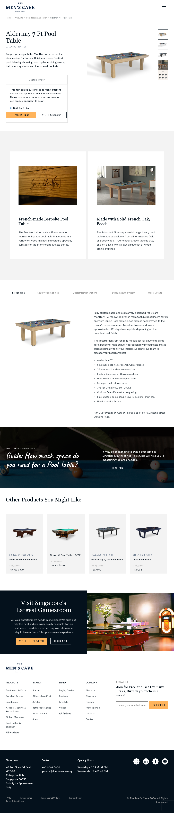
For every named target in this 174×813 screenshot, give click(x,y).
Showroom (91, 696)
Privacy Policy (75, 798)
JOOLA (36, 701)
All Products (12, 732)
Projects (90, 701)
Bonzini (36, 690)
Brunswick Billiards (21, 555)
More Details (155, 292)
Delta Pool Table (142, 559)
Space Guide (12, 486)
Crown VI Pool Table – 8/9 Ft (65, 555)
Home (8, 17)
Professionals (93, 707)
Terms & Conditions (15, 801)
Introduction (18, 292)
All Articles (65, 713)
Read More (118, 468)
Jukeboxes (12, 701)
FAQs (8, 798)
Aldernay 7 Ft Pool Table (61, 17)
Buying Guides (66, 690)
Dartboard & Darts (16, 690)
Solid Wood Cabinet (48, 292)
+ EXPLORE (96, 570)
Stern (35, 719)
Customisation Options (85, 292)
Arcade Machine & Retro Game (16, 709)
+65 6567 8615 (51, 767)
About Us (90, 690)
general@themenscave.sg (57, 771)
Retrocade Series (41, 707)
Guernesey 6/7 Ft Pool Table (107, 559)
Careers (90, 713)
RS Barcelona (39, 713)
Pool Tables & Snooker (36, 17)
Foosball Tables (14, 696)
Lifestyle (63, 701)
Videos (62, 707)
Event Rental (26, 798)
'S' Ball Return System (123, 292)
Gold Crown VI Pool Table (23, 559)
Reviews (63, 696)
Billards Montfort (102, 555)
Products (19, 17)
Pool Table (12, 448)
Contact (90, 719)
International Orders (50, 798)
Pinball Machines (15, 717)
